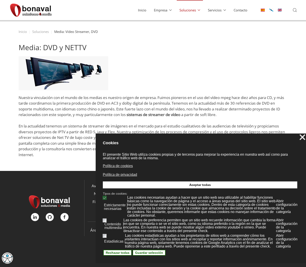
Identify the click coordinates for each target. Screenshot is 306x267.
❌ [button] (302, 137)
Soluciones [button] (187, 10)
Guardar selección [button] (149, 252)
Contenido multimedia (113, 226)
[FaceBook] (64, 217)
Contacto (240, 10)
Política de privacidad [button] (120, 175)
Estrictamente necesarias (115, 207)
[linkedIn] (35, 217)
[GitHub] (50, 217)
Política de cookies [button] (118, 166)
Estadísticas (113, 241)
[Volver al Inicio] (31, 10)
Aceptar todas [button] (200, 185)
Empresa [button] (160, 10)
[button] (295, 10)
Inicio (142, 10)
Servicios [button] (215, 10)
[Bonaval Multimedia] (49, 201)
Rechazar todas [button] (117, 252)
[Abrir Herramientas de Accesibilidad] (7, 258)
